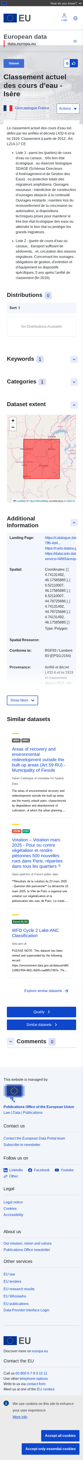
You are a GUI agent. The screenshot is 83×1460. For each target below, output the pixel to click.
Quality (38, 1012)
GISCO (71, 501)
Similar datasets (39, 1025)
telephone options (34, 1378)
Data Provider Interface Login (26, 1310)
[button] (66, 3)
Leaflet (20, 501)
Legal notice (13, 1202)
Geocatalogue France (32, 108)
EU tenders (12, 1281)
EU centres (45, 1389)
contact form (36, 1384)
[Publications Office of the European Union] (40, 1092)
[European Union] (40, 1340)
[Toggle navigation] (74, 41)
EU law (9, 1274)
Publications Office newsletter (27, 1250)
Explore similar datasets (46, 991)
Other (13, 1176)
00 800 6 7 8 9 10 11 (31, 1373)
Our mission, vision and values (28, 1243)
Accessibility (13, 1215)
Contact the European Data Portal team (34, 1138)
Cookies (10, 1208)
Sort (13, 308)
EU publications (16, 1304)
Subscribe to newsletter (22, 1145)
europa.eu (40, 1351)
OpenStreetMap (38, 501)
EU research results (19, 1289)
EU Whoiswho (15, 1296)
